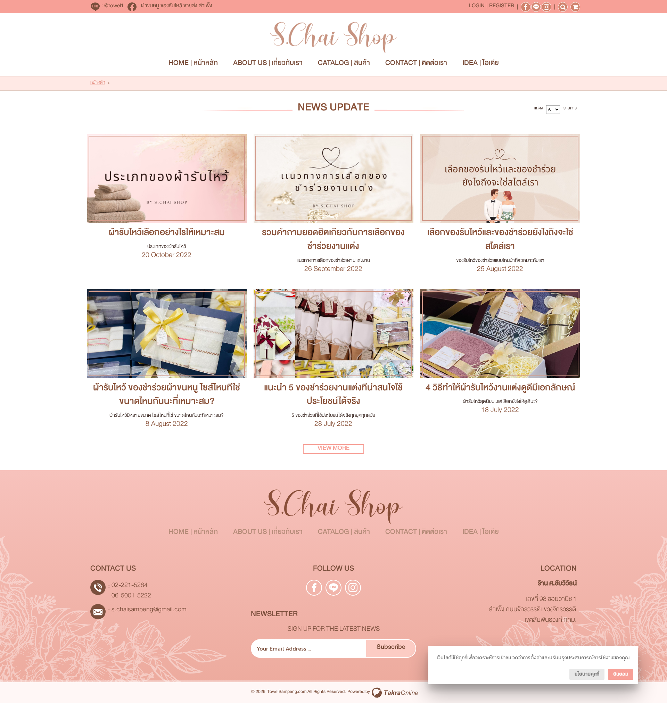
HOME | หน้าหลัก (193, 64)
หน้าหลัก (97, 83)
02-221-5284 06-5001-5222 (131, 591)
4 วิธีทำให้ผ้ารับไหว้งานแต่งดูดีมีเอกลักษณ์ (500, 389)
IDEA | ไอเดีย (480, 64)
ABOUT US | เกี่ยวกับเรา (268, 64)
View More (167, 178)
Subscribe (391, 648)
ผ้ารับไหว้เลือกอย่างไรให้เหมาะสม (167, 234)
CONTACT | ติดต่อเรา (416, 64)
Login (477, 7)
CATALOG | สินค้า (344, 64)
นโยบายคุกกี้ (587, 674)
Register (501, 7)
